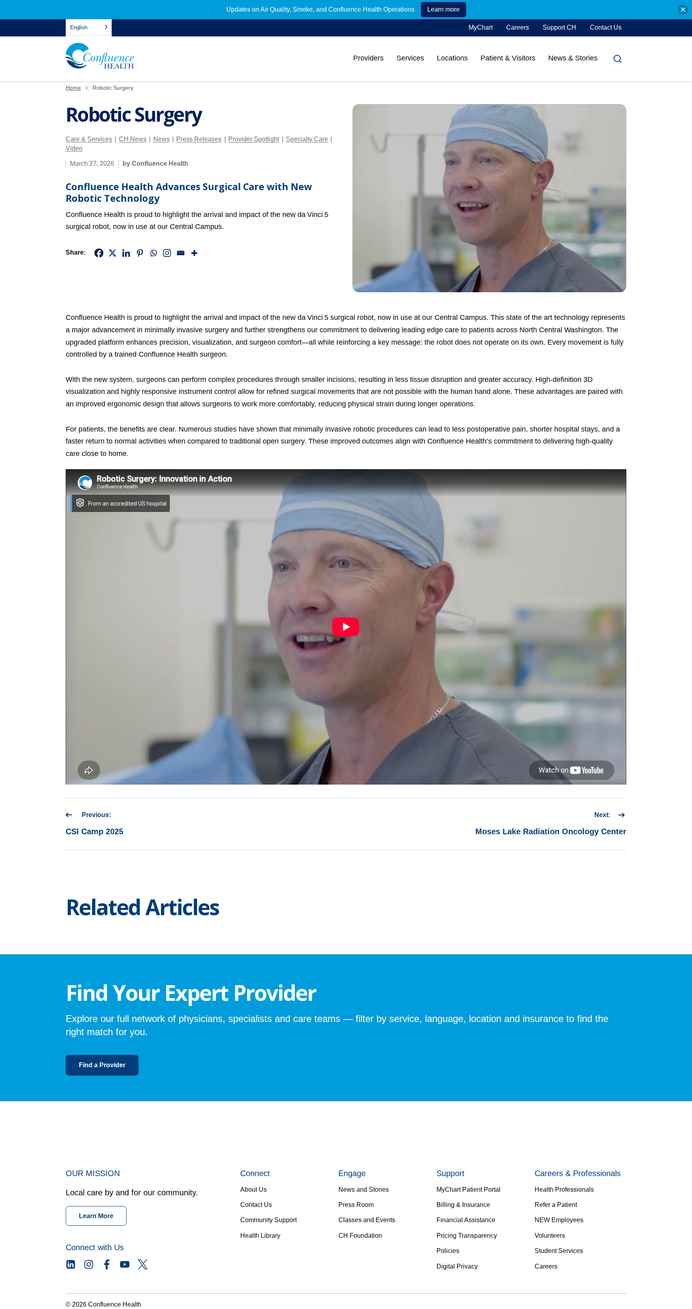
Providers (368, 61)
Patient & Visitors (508, 58)
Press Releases (198, 139)
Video (74, 148)
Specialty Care (307, 139)
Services (410, 58)
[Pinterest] (140, 253)
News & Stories (572, 58)
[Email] (181, 253)
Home (73, 87)
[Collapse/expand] (683, 10)
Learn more (443, 9)
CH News (133, 139)
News (161, 139)
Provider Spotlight (253, 139)
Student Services (559, 1250)
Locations (452, 58)
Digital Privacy (457, 1266)
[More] (194, 253)
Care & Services (89, 139)
